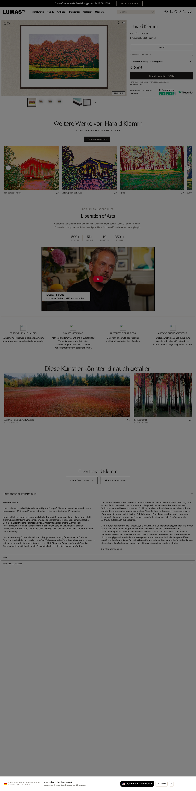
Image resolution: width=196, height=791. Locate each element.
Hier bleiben (161, 784)
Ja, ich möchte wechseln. (139, 784)
